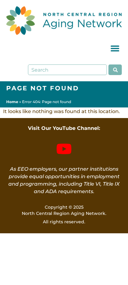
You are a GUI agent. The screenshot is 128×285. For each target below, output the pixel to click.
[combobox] (67, 69)
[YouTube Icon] (64, 149)
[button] (115, 48)
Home (12, 101)
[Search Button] (115, 69)
